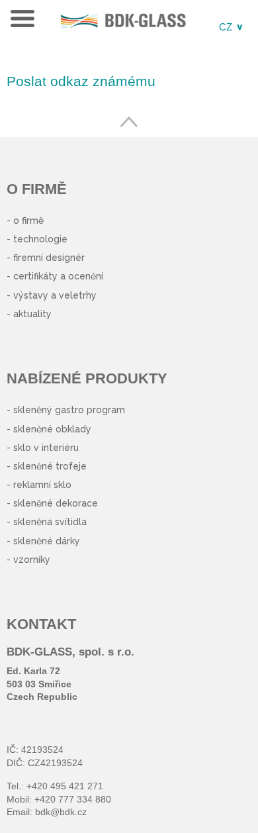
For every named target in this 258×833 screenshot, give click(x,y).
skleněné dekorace (55, 503)
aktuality (32, 314)
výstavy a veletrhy (55, 295)
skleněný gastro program (69, 410)
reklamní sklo (42, 484)
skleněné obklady (52, 429)
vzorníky (31, 559)
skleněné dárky (46, 541)
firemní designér (49, 257)
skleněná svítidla (50, 521)
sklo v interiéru (46, 447)
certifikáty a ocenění (58, 276)
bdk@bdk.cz (61, 812)
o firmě (28, 220)
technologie (40, 239)
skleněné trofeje (50, 466)
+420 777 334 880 (72, 799)
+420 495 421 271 (64, 786)
